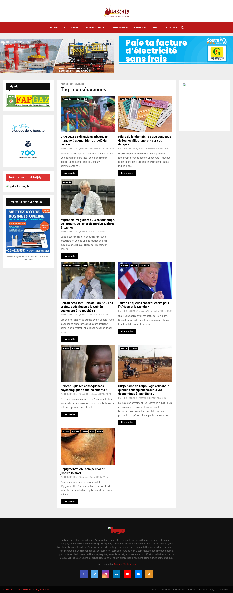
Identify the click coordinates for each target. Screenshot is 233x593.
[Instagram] (105, 574)
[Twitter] (94, 574)
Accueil (54, 27)
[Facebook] (84, 574)
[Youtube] (127, 574)
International (95, 27)
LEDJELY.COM (70, 148)
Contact (171, 27)
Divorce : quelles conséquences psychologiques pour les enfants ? (84, 388)
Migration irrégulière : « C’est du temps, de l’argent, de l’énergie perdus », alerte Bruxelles (88, 223)
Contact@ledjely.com (125, 564)
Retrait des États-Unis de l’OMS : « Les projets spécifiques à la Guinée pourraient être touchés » (87, 306)
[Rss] (149, 574)
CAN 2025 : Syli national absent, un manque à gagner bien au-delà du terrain (84, 140)
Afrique (134, 265)
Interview (118, 27)
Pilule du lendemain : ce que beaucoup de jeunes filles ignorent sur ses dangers (144, 140)
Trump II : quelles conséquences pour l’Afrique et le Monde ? (143, 305)
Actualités (71, 27)
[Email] (138, 574)
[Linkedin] (116, 574)
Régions (138, 27)
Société (84, 99)
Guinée (76, 99)
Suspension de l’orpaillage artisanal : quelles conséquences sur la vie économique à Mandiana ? (143, 389)
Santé (141, 99)
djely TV (156, 27)
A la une (66, 348)
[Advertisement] (145, 200)
